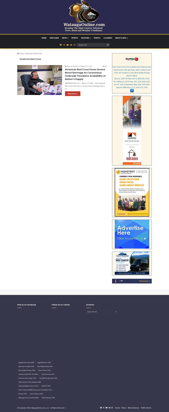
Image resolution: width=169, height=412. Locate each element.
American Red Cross (30, 59)
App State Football (26, 366)
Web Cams (54, 38)
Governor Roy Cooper (27, 378)
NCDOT (46, 386)
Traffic (97, 38)
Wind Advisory (48, 398)
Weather (85, 38)
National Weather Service (28, 386)
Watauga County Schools (29, 398)
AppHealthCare (44, 362)
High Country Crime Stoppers (30, 382)
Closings (108, 38)
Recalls (23, 394)
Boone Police (44, 370)
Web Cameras (133, 408)
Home (44, 38)
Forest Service (47, 374)
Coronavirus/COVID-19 (28, 374)
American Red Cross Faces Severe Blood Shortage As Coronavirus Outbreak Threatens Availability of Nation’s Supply (85, 74)
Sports (74, 38)
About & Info (120, 38)
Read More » (72, 94)
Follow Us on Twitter (61, 305)
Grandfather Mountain (48, 378)
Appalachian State (26, 362)
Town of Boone (36, 394)
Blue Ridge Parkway (27, 370)
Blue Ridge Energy (45, 366)
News (64, 38)
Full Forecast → (144, 281)
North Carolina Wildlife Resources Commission (35, 390)
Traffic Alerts (146, 408)
